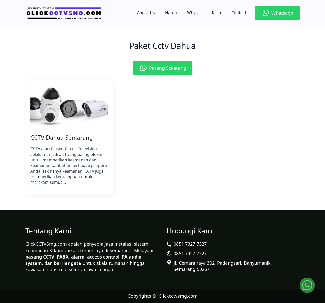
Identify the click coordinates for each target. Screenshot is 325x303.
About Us (146, 13)
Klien (216, 13)
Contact (238, 13)
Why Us (194, 13)
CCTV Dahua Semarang (61, 137)
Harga (171, 13)
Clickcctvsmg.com (178, 296)
